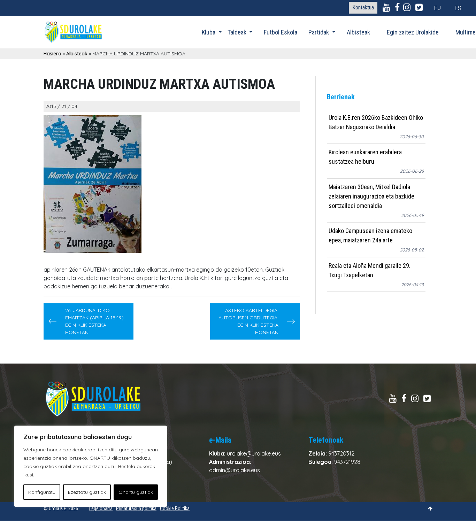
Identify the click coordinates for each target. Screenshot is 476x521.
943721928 (347, 461)
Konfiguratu (41, 492)
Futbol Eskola (280, 32)
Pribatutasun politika (136, 508)
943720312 (341, 453)
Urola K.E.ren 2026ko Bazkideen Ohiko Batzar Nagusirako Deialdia (376, 122)
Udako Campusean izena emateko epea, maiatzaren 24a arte (370, 235)
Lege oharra (101, 508)
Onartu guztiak (135, 492)
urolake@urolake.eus (254, 453)
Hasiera (52, 53)
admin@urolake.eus (234, 470)
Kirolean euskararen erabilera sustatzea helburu (365, 157)
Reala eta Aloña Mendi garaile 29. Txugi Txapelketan (369, 270)
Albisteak (358, 32)
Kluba (209, 32)
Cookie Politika (175, 508)
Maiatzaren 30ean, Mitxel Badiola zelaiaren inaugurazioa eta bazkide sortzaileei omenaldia (371, 196)
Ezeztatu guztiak (87, 492)
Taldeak (238, 32)
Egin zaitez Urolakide (413, 32)
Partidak (319, 32)
